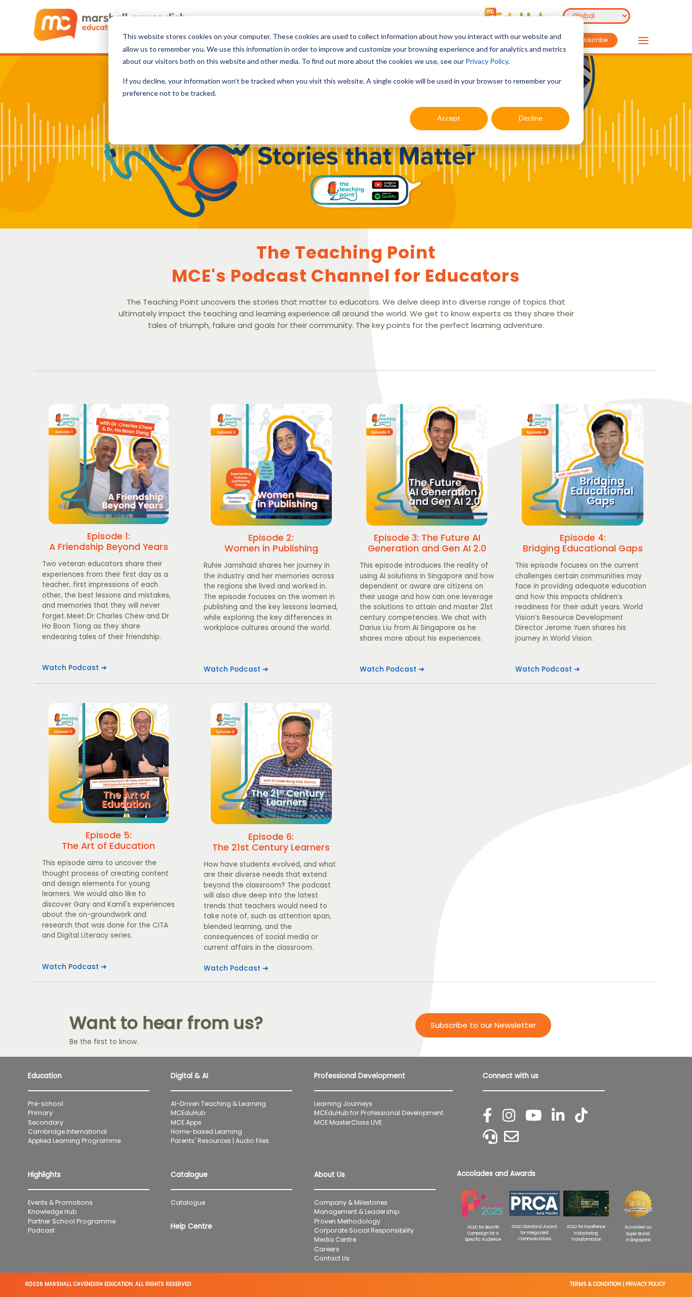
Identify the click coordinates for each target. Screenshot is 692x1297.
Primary (40, 1112)
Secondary (45, 1122)
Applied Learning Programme (77, 1140)
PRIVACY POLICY (645, 1284)
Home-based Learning (206, 1131)
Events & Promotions (60, 1202)
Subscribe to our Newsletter (483, 1025)
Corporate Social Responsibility (364, 1230)
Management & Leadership (356, 1211)
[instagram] (509, 1115)
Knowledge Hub (52, 1211)
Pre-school (45, 1103)
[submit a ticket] (511, 1137)
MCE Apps (186, 1122)
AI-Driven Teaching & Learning (218, 1103)
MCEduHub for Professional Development (378, 1112)
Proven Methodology (347, 1221)
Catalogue (188, 1202)
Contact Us (332, 1258)
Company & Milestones (351, 1202)
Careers (326, 1249)
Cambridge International (67, 1131)
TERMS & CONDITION (595, 1284)
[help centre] (490, 1137)
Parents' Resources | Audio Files (220, 1140)
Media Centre (335, 1239)
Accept (448, 118)
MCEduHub (188, 1112)
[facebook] (487, 1115)
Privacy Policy (487, 61)
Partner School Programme (72, 1221)
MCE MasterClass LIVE (348, 1122)
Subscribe (591, 39)
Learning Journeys (343, 1103)
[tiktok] (581, 1115)
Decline (531, 118)
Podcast (41, 1230)
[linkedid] (558, 1115)
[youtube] (533, 1115)
